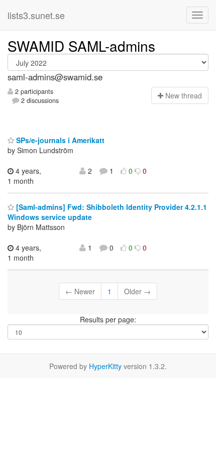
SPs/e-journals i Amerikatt (59, 140)
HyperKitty (105, 366)
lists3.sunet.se (36, 15)
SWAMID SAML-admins (81, 46)
